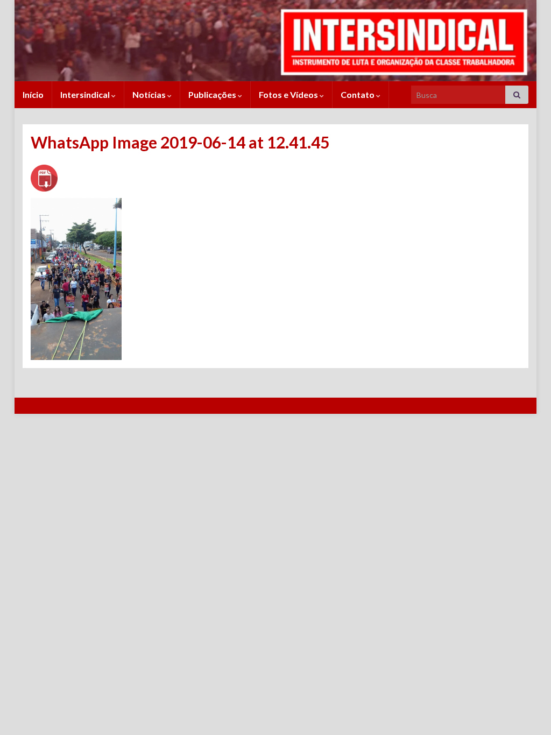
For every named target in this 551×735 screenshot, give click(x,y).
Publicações (213, 94)
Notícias (149, 94)
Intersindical (85, 94)
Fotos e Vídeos (289, 94)
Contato (358, 94)
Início (33, 94)
